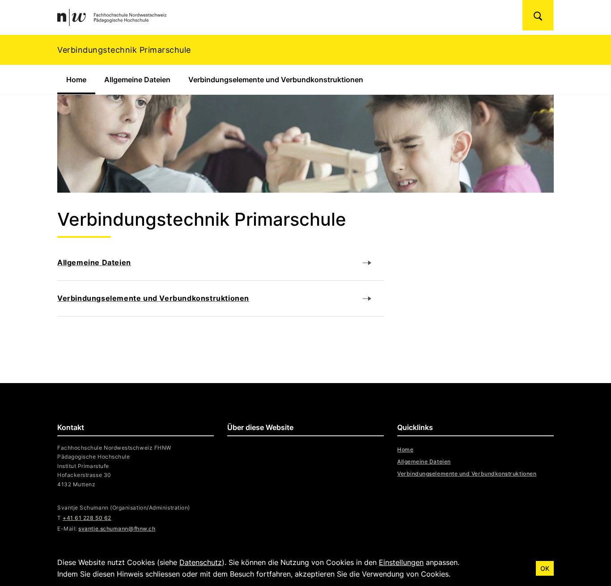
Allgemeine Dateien (137, 79)
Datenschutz (200, 562)
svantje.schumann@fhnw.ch (116, 528)
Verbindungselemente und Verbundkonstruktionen (275, 79)
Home (80, 79)
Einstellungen (401, 562)
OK (544, 568)
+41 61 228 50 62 (87, 517)
